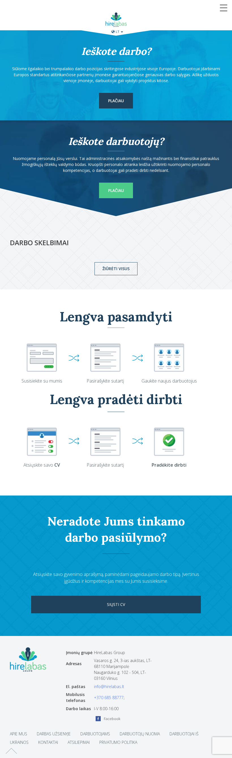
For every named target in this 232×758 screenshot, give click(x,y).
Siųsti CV (116, 604)
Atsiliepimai (79, 742)
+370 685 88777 (109, 697)
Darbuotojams (95, 733)
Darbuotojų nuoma (140, 733)
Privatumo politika (118, 742)
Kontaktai (48, 742)
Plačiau (116, 100)
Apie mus (18, 733)
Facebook (112, 718)
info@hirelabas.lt (109, 686)
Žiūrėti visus (116, 268)
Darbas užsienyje (54, 733)
